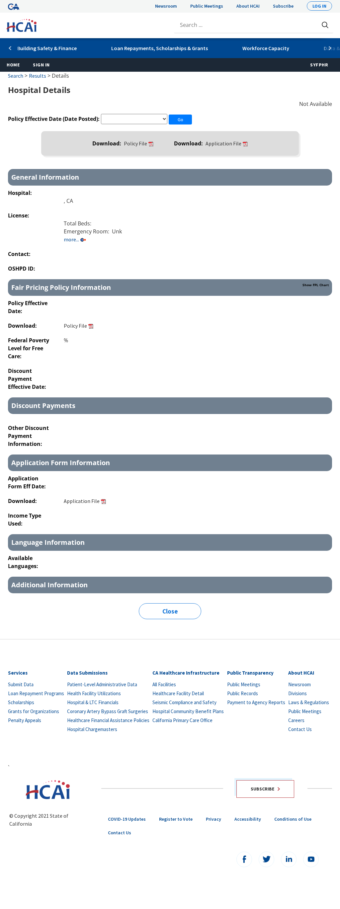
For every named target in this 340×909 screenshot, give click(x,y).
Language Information (48, 542)
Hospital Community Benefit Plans (188, 711)
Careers (296, 720)
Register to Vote (176, 819)
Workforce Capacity (265, 48)
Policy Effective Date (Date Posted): (54, 119)
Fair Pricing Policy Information (170, 287)
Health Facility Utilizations (94, 693)
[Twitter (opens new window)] (266, 859)
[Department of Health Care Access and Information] (22, 24)
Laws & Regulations (308, 702)
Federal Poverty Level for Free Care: (28, 348)
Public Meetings (206, 6)
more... (71, 239)
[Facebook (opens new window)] (244, 859)
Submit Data (21, 684)
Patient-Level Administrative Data (102, 684)
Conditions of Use (292, 819)
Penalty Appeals (24, 720)
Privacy (213, 819)
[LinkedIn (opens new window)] (289, 859)
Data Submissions (87, 673)
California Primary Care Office (182, 720)
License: (19, 215)
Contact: (20, 254)
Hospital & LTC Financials (93, 702)
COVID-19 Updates (127, 819)
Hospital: (20, 193)
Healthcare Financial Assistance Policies (108, 720)
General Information (45, 177)
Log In (319, 6)
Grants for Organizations (33, 711)
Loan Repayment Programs (36, 693)
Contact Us (300, 729)
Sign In (41, 65)
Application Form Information (60, 462)
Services (18, 673)
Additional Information (49, 584)
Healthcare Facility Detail (178, 693)
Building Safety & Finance (47, 48)
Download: (107, 143)
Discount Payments (43, 405)
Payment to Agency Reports (256, 702)
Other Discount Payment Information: (28, 436)
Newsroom (166, 6)
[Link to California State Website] (13, 6)
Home (13, 65)
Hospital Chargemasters (92, 729)
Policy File (135, 143)
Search (15, 75)
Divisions (297, 693)
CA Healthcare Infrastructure (185, 673)
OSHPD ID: (22, 268)
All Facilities (164, 684)
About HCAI (248, 6)
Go (180, 120)
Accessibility (247, 819)
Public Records (242, 693)
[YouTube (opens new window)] (311, 859)
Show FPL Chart (315, 285)
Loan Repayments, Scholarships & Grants (159, 48)
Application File (223, 143)
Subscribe (283, 6)
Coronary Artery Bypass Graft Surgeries (107, 711)
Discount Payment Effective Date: (27, 378)
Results (37, 75)
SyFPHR (319, 65)
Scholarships (21, 702)
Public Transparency (250, 673)
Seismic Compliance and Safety (184, 702)
